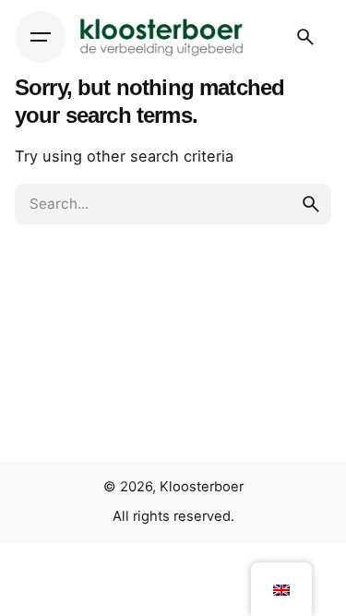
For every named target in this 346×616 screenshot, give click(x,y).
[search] (311, 204)
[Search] (305, 37)
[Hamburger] (40, 37)
